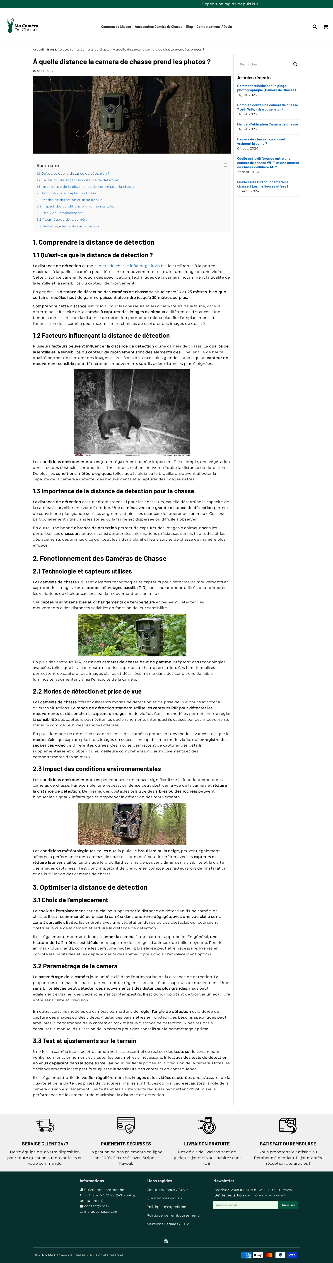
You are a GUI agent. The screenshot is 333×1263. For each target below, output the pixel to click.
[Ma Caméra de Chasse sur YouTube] (166, 1241)
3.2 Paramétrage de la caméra (62, 219)
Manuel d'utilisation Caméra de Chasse (267, 124)
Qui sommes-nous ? (165, 1198)
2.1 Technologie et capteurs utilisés (66, 193)
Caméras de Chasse (116, 26)
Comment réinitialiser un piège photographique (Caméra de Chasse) (266, 87)
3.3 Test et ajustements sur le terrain (68, 226)
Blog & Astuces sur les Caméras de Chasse (78, 49)
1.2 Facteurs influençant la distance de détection (78, 180)
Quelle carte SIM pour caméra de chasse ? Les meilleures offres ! (262, 184)
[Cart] (325, 26)
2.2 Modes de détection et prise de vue (69, 200)
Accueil (38, 49)
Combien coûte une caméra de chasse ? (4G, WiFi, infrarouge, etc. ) (267, 107)
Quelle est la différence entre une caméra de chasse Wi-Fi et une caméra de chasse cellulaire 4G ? (268, 162)
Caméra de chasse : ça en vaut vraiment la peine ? (261, 141)
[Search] (315, 26)
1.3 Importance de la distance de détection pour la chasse (86, 187)
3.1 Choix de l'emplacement (60, 213)
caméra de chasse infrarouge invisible (130, 266)
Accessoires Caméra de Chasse (158, 26)
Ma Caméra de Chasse (66, 1255)
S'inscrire (288, 1205)
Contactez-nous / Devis (214, 26)
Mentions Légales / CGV (168, 1224)
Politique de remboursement (173, 1215)
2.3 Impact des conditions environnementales (76, 206)
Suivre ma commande (104, 1190)
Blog (189, 26)
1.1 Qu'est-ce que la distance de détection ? (73, 173)
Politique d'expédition (166, 1207)
